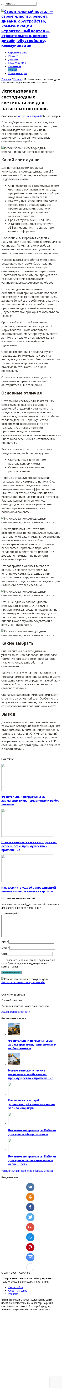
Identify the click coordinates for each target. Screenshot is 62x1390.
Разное (12, 69)
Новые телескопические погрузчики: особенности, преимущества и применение (29, 846)
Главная (6, 79)
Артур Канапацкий (29, 116)
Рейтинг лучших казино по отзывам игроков (27, 1170)
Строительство (17, 52)
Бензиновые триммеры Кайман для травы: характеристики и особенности (32, 1160)
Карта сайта (15, 1287)
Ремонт (13, 56)
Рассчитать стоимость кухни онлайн (23, 982)
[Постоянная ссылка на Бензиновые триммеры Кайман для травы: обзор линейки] (14, 1123)
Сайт (4, 953)
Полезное (14, 66)
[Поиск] (2, 4)
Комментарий (10, 913)
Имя (3, 941)
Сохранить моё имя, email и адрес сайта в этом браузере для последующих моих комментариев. (28, 963)
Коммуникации (17, 73)
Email (4, 947)
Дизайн (13, 59)
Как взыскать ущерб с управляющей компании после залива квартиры (28, 889)
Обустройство (17, 63)
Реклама (13, 1294)
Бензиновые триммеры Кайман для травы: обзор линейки (32, 1132)
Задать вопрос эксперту (15, 1011)
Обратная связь (17, 1290)
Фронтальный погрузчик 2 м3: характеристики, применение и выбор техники (30, 800)
